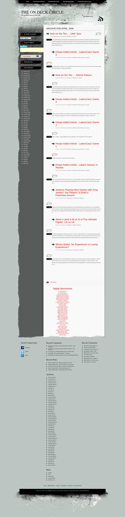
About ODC (63, 4)
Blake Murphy (51, 355)
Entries (50, 476)
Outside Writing (80, 57)
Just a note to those (94, 352)
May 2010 (25, 105)
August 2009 (26, 120)
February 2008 (26, 153)
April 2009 (25, 127)
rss (92, 16)
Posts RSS (70, 485)
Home (27, 1)
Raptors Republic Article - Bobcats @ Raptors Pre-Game (60, 362)
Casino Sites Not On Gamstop (62, 296)
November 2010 (26, 97)
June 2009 (25, 123)
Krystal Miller (50, 353)
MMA (74, 225)
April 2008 (25, 150)
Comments (51, 478)
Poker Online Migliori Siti (62, 318)
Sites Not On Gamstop (62, 300)
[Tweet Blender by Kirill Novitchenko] (42, 46)
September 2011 (26, 78)
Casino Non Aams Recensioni (62, 329)
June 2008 (25, 146)
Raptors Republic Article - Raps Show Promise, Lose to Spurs (61, 364)
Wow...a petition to (93, 358)
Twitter (26, 351)
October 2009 (26, 116)
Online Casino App (62, 325)
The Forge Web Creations (73, 490)
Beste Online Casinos (62, 308)
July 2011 (25, 82)
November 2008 (26, 137)
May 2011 (25, 86)
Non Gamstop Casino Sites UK (62, 298)
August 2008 (26, 142)
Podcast (55, 4)
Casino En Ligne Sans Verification (62, 333)
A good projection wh (93, 345)
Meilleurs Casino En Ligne (62, 331)
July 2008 (25, 144)
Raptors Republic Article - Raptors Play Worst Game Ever (60, 369)
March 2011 (25, 90)
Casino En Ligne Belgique (62, 317)
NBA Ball (69, 36)
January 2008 (26, 155)
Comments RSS (77, 485)
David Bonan (76, 198)
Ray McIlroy (78, 225)
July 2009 (25, 122)
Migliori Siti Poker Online (62, 332)
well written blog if (91, 347)
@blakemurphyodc (33, 48)
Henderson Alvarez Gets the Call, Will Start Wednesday (66, 355)
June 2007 (25, 157)
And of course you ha (91, 361)
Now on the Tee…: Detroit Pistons (74, 75)
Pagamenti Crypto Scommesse (62, 323)
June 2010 (25, 103)
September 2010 (26, 99)
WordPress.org (51, 479)
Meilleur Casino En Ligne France (62, 299)
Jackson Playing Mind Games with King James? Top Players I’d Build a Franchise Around (77, 193)
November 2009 (26, 114)
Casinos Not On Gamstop (32, 4)
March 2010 (25, 108)
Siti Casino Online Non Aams (62, 294)
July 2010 (25, 101)
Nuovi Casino (62, 292)
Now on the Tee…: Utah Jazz (65, 33)
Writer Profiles (45, 4)
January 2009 (26, 133)
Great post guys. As (94, 349)
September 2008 (26, 140)
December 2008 (26, 135)
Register (50, 472)
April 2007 (25, 161)
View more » (40, 52)
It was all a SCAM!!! (90, 356)
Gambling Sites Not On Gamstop (62, 295)
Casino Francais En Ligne (62, 322)
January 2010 (26, 110)
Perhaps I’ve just (88, 354)
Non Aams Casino (62, 304)
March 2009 (25, 129)
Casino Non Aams (62, 305)
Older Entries (53, 282)
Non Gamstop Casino (62, 306)
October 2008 (26, 138)
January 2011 (26, 93)
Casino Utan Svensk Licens (84, 1)
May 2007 (25, 159)
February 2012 (26, 71)
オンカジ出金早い (62, 320)
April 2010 (25, 107)
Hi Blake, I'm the (93, 351)
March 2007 (25, 163)
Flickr (26, 355)
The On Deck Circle (42, 12)
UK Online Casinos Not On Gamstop (62, 302)
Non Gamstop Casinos (53, 1)
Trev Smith (73, 36)
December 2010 (26, 95)
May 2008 (25, 148)
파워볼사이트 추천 (62, 321)
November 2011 (26, 77)
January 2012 (26, 73)
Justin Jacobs (51, 351)
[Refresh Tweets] (40, 46)
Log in (49, 474)
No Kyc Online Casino (62, 327)
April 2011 (25, 88)
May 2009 (25, 125)
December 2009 (26, 112)
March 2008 (25, 152)
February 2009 (26, 131)
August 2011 (26, 80)
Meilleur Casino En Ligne (62, 311)
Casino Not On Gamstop (39, 1)
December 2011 (26, 75)
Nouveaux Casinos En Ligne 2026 (62, 330)
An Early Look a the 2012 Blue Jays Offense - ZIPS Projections (61, 366)
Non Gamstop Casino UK (62, 303)
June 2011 (25, 84)
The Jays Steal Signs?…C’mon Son (62, 353)
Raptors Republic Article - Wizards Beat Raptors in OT (59, 368)
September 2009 (26, 118)
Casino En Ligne (62, 335)
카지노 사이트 (62, 324)
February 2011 (26, 92)
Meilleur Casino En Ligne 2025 (62, 307)
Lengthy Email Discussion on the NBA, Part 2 (65, 351)
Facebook (27, 347)
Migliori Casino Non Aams (62, 312)
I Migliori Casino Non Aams (62, 319)
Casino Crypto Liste (62, 314)
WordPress (86, 490)
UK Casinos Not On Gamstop (62, 301)
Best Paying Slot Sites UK (62, 309)
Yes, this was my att (94, 360)
